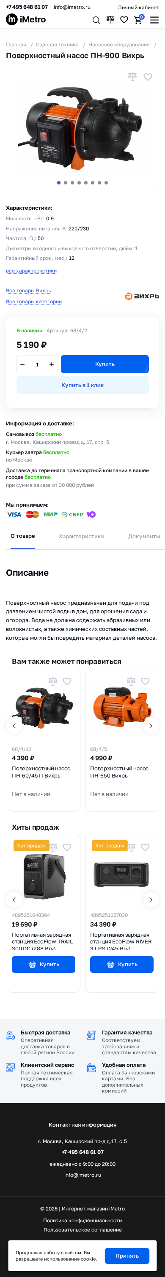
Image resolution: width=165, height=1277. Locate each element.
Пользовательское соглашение (83, 1230)
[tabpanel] (83, 596)
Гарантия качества (127, 1032)
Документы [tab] (144, 536)
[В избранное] (148, 77)
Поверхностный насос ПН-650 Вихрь (119, 772)
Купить (105, 364)
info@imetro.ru (72, 7)
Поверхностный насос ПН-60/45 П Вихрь (41, 772)
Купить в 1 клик (82, 385)
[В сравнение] (132, 77)
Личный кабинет (138, 7)
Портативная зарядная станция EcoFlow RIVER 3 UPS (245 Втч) (121, 941)
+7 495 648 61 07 (27, 7)
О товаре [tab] (23, 535)
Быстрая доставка (45, 1032)
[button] (58, 182)
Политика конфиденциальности (82, 1221)
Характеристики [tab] (81, 536)
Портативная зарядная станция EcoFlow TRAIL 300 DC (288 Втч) (42, 941)
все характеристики (31, 270)
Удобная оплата (124, 1064)
